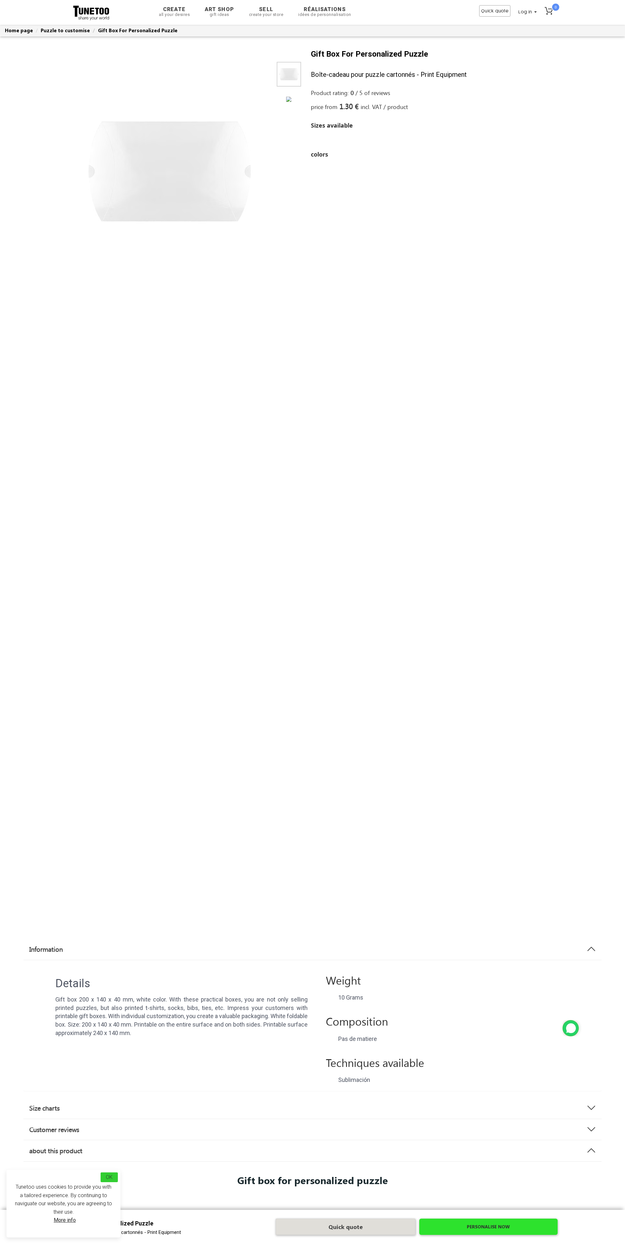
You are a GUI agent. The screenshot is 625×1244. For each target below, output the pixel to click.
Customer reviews (54, 1129)
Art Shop (219, 11)
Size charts (44, 1108)
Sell (266, 11)
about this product (55, 1150)
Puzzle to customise (65, 30)
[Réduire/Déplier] (570, 1028)
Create (174, 11)
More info (65, 1220)
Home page (19, 30)
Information (46, 949)
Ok (109, 1177)
